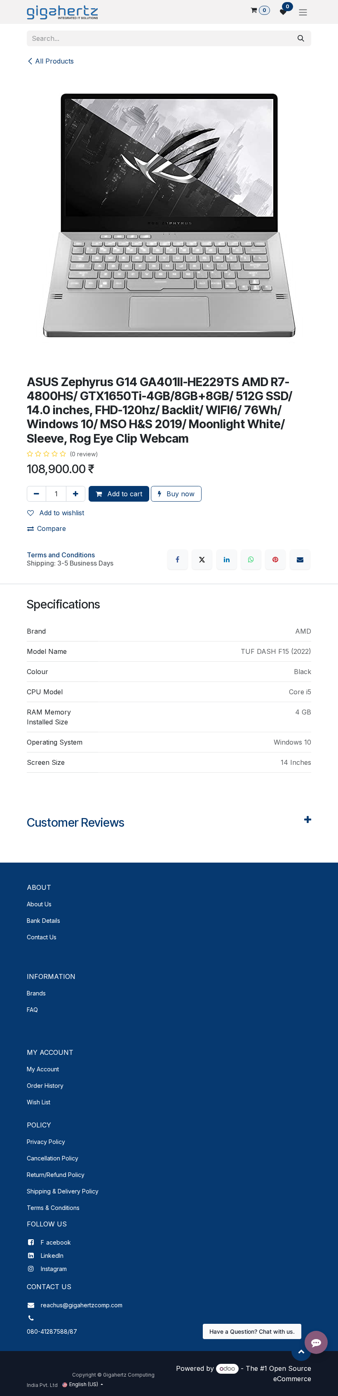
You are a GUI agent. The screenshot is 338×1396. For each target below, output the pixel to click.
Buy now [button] (179, 494)
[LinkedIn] (227, 559)
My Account (43, 1069)
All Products (54, 61)
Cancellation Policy (52, 1158)
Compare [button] (51, 528)
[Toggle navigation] (303, 12)
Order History (45, 1085)
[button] (301, 1351)
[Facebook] (178, 559)
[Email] (300, 559)
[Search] (301, 38)
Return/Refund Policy (55, 1174)
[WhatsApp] (251, 559)
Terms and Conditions (61, 555)
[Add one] (75, 494)
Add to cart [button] (123, 494)
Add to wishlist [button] (60, 513)
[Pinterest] (275, 559)
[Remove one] (36, 494)
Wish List (38, 1102)
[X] (202, 559)
